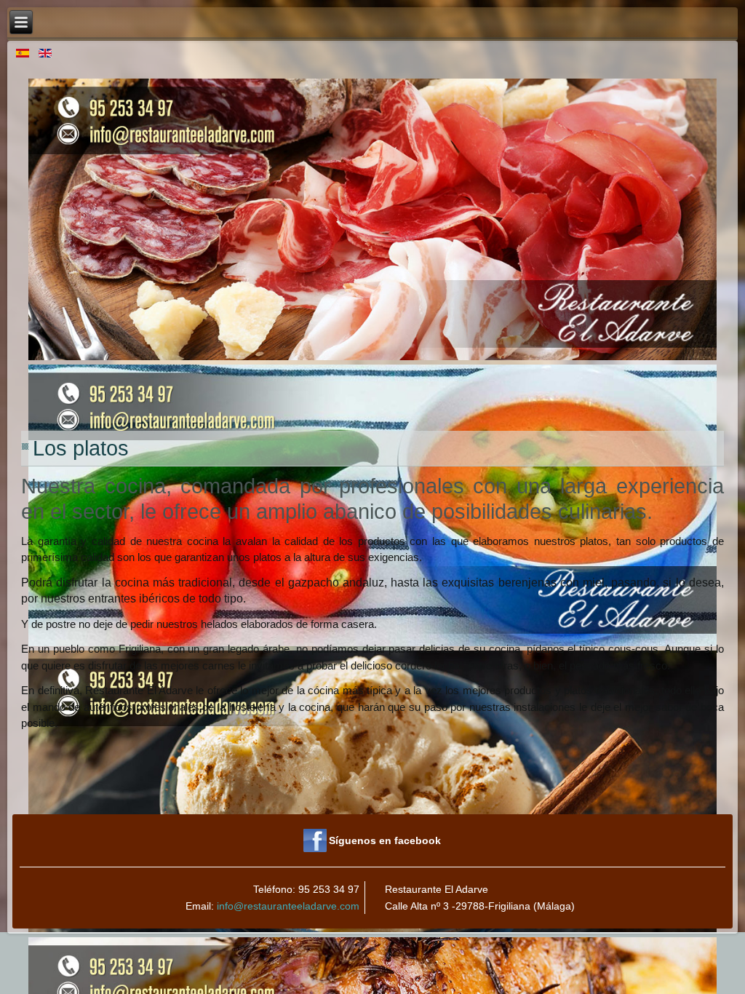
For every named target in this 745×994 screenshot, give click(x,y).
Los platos (81, 448)
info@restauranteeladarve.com (288, 906)
